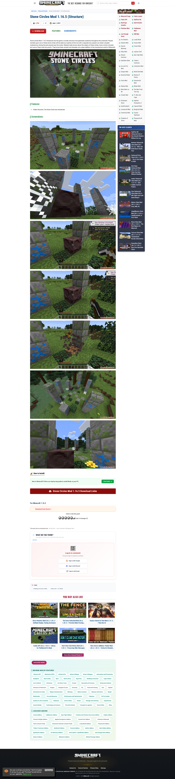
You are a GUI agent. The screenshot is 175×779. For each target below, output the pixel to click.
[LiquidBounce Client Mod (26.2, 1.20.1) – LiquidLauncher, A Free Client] (124, 214)
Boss (57, 678)
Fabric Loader (138, 16)
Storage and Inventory (92, 700)
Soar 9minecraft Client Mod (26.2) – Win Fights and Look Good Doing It (137, 194)
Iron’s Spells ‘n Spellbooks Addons (79, 732)
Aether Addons (89, 728)
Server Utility (68, 700)
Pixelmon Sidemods (103, 719)
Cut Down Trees (62, 683)
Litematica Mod (138, 66)
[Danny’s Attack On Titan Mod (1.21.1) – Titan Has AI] (101, 610)
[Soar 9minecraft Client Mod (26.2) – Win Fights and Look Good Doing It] (124, 194)
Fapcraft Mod (138, 106)
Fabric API (124, 19)
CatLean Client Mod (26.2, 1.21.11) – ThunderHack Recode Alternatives (137, 236)
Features (56, 31)
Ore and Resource (52, 696)
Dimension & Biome (105, 683)
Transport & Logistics (86, 705)
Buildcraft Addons (59, 728)
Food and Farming (92, 687)
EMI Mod (136, 34)
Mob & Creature (82, 692)
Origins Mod (124, 72)
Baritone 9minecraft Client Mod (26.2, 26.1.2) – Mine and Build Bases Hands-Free (137, 147)
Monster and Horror (97, 692)
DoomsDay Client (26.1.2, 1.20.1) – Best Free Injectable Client (137, 246)
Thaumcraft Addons (103, 723)
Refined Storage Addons (93, 737)
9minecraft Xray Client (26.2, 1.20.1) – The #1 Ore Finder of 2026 (137, 158)
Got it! (49, 770)
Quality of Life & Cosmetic (40, 700)
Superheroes (107, 700)
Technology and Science (53, 705)
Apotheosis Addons (38, 732)
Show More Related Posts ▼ (73, 655)
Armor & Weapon (88, 674)
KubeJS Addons (37, 737)
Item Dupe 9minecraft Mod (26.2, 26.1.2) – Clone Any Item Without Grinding (136, 170)
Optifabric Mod (125, 60)
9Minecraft (86, 776)
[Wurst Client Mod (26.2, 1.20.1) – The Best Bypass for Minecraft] (124, 225)
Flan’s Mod (124, 80)
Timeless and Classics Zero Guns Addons (87, 715)
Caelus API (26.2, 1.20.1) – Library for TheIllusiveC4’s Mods (44, 647)
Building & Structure (92, 678)
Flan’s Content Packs (39, 723)
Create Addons (37, 715)
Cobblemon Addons (51, 715)
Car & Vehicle (37, 683)
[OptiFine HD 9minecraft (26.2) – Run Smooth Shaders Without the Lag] (124, 135)
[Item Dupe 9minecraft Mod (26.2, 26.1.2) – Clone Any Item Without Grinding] (124, 170)
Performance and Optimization (73, 696)
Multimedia (36, 696)
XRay (110, 705)
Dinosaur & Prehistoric (39, 687)
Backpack (36, 678)
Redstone (56, 700)
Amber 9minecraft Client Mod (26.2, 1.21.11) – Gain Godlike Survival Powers (136, 183)
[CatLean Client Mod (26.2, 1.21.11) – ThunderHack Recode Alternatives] (124, 235)
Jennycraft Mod (125, 109)
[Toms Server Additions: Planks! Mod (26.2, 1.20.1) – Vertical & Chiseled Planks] (101, 635)
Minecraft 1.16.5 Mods (57, 588)
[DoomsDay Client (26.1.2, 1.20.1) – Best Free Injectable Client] (124, 246)
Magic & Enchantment (56, 692)
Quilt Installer (138, 23)
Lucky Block (137, 39)
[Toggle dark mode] (138, 3)
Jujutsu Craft (138, 52)
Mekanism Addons (64, 737)
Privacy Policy (94, 768)
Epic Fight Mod (138, 55)
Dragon (52, 687)
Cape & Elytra (107, 678)
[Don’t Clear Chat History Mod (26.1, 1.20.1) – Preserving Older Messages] (73, 635)
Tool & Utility (100, 705)
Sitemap (103, 768)
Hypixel (110, 687)
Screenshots (70, 31)
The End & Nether (70, 705)
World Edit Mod (138, 72)
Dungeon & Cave (63, 687)
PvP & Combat (105, 696)
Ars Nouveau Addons (57, 732)
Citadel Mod (124, 95)
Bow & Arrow (67, 678)
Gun (103, 687)
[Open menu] (35, 3)
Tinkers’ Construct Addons (40, 728)
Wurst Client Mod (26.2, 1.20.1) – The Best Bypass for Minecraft (137, 225)
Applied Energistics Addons (63, 719)
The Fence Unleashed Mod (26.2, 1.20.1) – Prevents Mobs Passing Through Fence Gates (72, 622)
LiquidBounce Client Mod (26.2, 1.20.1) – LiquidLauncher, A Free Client (137, 214)
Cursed (74, 683)
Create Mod (137, 46)
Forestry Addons (75, 728)
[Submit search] (133, 3)
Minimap (70, 692)
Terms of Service (83, 768)
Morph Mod (137, 86)
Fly (82, 687)
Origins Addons (108, 715)
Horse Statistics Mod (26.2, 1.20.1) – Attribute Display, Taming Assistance (44, 622)
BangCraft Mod (138, 109)
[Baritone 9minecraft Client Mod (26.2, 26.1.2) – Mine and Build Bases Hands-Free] (124, 146)
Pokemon (91, 696)
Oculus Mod (137, 43)
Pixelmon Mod (125, 28)
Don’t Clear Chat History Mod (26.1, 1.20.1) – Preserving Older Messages (73, 647)
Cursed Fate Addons (84, 719)
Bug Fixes (79, 678)
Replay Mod (124, 86)
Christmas (49, 683)
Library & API (37, 674)
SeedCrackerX (125, 106)
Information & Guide (39, 692)
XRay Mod (124, 52)
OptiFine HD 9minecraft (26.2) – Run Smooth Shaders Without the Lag (137, 135)
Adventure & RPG (50, 674)
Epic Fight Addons (66, 715)
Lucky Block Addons (85, 723)
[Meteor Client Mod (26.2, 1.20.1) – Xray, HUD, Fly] (124, 204)
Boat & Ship (47, 678)
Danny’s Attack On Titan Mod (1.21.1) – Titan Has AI (101, 622)
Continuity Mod (125, 113)
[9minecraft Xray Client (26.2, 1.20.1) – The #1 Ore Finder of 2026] (124, 158)
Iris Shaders (124, 39)
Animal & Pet (62, 674)
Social (79, 700)
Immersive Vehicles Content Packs (62, 723)
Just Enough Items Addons (102, 732)
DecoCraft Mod (125, 75)
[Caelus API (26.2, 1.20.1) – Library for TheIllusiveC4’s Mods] (44, 635)
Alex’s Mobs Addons (105, 728)
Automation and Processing (105, 674)
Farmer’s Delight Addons (40, 719)
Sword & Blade (37, 705)
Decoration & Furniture (88, 683)
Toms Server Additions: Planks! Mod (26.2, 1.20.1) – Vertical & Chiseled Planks (101, 647)
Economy (74, 687)
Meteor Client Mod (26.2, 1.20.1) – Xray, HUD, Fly (136, 204)
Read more (27, 774)
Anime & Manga (74, 674)
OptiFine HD (137, 19)
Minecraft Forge (125, 16)
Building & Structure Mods (40, 588)
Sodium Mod (124, 43)
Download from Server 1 (43, 509)
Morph (110, 692)
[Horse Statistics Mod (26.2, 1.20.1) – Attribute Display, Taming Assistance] (44, 610)
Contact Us (72, 768)
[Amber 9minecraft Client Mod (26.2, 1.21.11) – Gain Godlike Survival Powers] (124, 182)
